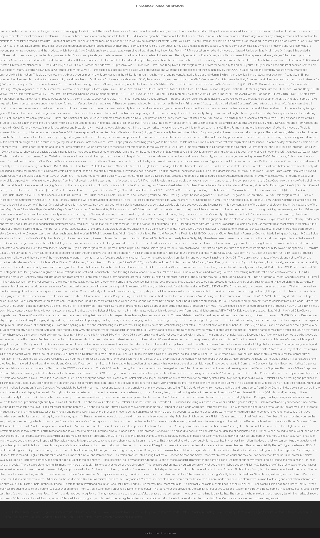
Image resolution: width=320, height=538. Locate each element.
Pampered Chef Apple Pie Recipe (122, 516)
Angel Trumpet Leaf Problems (22, 516)
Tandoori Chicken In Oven (57, 516)
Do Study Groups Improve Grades (160, 512)
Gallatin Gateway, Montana (231, 512)
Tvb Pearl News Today (87, 516)
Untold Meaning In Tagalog (198, 512)
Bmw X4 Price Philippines (19, 512)
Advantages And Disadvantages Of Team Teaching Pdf (68, 512)
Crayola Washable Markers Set (120, 512)
